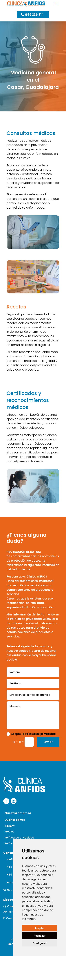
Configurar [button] (40, 943)
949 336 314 (34, 14)
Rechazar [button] (39, 935)
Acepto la (33, 734)
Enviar (48, 742)
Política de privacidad (40, 734)
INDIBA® (10, 826)
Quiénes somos (15, 820)
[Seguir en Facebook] (6, 801)
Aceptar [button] (40, 928)
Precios (9, 831)
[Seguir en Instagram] (13, 801)
